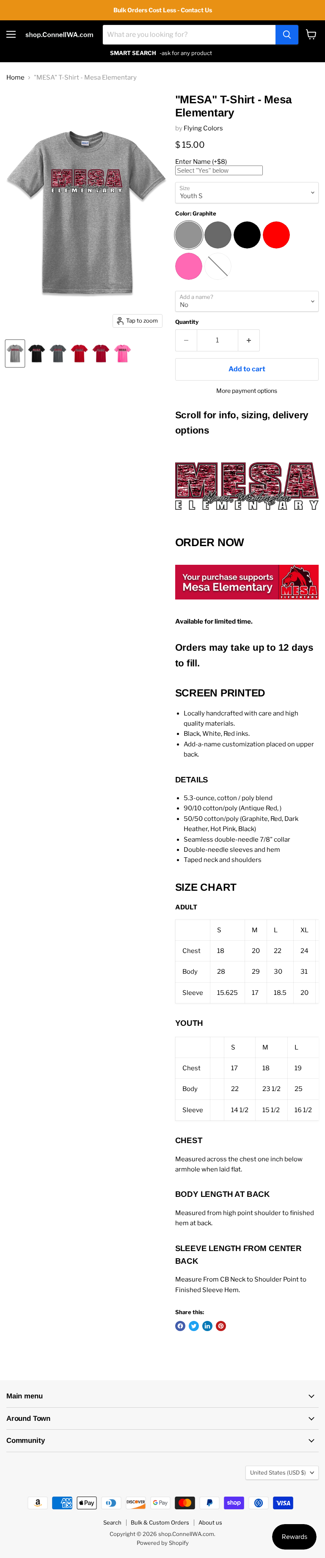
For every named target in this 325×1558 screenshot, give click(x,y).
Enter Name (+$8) (201, 162)
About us (210, 1522)
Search (112, 1522)
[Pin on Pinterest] (221, 1326)
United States (278, 1472)
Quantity (186, 322)
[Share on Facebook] (180, 1326)
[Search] (286, 34)
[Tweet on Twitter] (194, 1326)
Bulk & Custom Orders (160, 1522)
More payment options (246, 390)
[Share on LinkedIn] (207, 1326)
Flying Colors (203, 128)
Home (15, 77)
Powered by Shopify (163, 1542)
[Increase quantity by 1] (249, 340)
